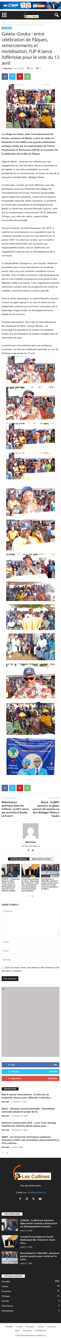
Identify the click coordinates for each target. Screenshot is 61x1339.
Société (5, 1301)
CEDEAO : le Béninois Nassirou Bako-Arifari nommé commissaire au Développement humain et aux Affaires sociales (10, 885)
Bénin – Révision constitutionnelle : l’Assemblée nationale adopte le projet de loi (28, 1110)
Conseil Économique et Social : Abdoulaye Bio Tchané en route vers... (37, 1239)
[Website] (33, 850)
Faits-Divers (7, 1306)
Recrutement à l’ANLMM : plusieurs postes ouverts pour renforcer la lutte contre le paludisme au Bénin (49, 884)
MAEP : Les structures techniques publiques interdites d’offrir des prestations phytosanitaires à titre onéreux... (30, 1140)
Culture (5, 1286)
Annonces (27, 1330)
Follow (53, 1071)
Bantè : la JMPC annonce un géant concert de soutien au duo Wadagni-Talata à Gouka (46, 809)
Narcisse (8, 68)
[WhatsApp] (27, 76)
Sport (17, 1330)
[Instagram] (27, 1199)
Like (55, 1064)
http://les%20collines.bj (31, 846)
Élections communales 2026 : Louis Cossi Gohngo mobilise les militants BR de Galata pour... (29, 1124)
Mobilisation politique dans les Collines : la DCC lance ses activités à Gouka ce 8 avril (15, 809)
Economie (6, 1291)
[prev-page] (28, 896)
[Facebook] (5, 76)
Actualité (12, 22)
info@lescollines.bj (36, 1192)
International (7, 1311)
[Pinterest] (20, 76)
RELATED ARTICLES (19, 859)
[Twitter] (12, 76)
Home (4, 22)
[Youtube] (41, 1199)
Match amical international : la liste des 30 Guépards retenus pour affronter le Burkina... (27, 1096)
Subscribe (52, 1078)
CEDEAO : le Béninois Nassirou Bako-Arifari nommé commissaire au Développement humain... (38, 1223)
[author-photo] (30, 831)
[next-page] (32, 896)
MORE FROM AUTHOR (41, 859)
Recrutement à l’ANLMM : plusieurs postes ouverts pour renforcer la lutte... (39, 1256)
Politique (6, 1296)
